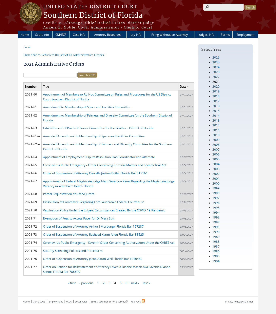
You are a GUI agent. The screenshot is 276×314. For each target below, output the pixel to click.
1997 (216, 198)
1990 (216, 232)
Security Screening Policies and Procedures (72, 251)
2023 (216, 72)
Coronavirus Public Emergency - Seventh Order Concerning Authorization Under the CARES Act (108, 242)
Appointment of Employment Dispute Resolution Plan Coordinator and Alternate (99, 157)
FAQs (69, 301)
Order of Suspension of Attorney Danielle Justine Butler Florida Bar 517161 (95, 173)
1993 (216, 217)
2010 (216, 135)
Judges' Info (206, 35)
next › (135, 283)
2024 (216, 67)
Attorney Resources (107, 35)
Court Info (42, 35)
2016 (216, 106)
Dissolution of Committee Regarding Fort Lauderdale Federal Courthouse (93, 202)
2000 (216, 183)
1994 (216, 212)
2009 (216, 140)
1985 (216, 256)
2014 (216, 115)
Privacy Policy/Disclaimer (239, 301)
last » (146, 283)
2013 (216, 120)
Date (183, 86)
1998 (216, 193)
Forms (225, 35)
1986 (216, 251)
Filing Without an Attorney (169, 35)
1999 (216, 188)
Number (31, 86)
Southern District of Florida (93, 15)
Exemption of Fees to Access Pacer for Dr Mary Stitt (78, 218)
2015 (216, 111)
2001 (216, 178)
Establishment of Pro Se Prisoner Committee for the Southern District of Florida (98, 128)
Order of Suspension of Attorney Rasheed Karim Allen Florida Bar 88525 (93, 234)
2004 (216, 164)
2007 (216, 149)
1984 (216, 261)
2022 (216, 77)
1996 (216, 203)
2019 (216, 91)
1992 (216, 222)
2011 (216, 130)
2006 (216, 154)
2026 (216, 57)
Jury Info (135, 35)
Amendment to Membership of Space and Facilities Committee (86, 107)
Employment (245, 35)
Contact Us (39, 301)
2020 (216, 86)
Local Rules (81, 301)
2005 (216, 159)
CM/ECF (60, 35)
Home (24, 35)
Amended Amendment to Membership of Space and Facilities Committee (93, 136)
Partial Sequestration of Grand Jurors (68, 194)
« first (72, 283)
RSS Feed (136, 301)
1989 (216, 237)
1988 (216, 241)
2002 (216, 174)
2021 (216, 82)
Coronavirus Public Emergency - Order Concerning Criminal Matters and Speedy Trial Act (104, 165)
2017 (216, 101)
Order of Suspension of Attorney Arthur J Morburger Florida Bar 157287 (93, 226)
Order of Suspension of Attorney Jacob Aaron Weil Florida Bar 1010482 (92, 259)
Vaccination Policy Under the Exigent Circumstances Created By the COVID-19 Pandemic (104, 210)
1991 (216, 227)
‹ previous (86, 283)
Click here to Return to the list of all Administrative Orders (63, 55)
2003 (216, 169)
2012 (216, 125)
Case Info (79, 35)
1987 (216, 246)
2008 (216, 145)
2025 (216, 62)
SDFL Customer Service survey (109, 301)
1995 (216, 208)
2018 (216, 96)
